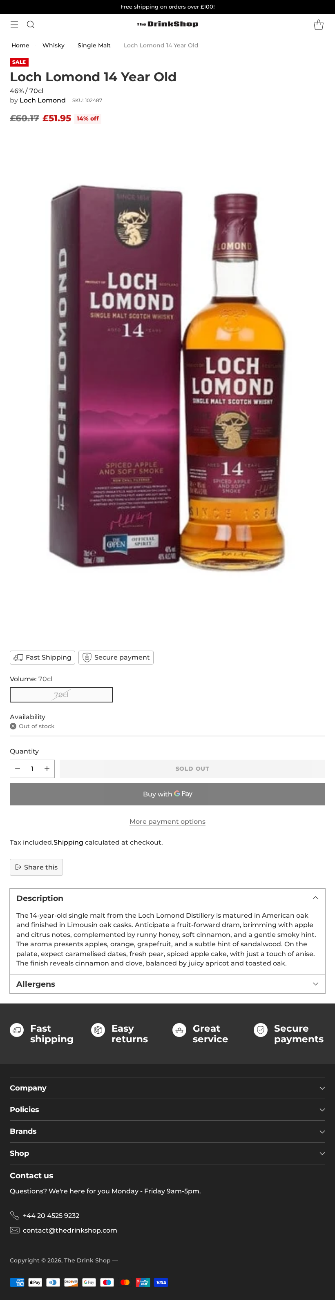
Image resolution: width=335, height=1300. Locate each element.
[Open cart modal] (318, 24)
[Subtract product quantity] (17, 769)
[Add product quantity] (47, 769)
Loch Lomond (43, 100)
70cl (61, 695)
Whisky (53, 45)
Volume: (31, 679)
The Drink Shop (87, 1260)
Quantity (24, 751)
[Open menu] (14, 24)
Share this (41, 867)
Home (20, 45)
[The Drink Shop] (167, 24)
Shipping (68, 842)
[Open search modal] (30, 24)
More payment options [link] (167, 821)
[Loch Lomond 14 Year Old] (167, 386)
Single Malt (94, 45)
